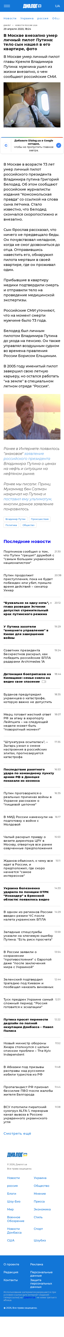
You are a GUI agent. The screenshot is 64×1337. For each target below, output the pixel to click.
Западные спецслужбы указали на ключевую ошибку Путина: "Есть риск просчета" (28, 935)
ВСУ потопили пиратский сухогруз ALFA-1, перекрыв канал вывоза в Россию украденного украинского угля (26, 1114)
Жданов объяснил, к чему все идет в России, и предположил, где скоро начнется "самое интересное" (28, 868)
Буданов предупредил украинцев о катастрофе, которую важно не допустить (28, 698)
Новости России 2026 (26, 25)
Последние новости (27, 541)
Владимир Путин (15, 519)
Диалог (7, 25)
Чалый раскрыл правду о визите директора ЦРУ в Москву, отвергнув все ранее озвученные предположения (28, 842)
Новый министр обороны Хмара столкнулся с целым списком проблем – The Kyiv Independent (27, 1048)
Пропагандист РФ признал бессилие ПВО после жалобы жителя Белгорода (28, 1090)
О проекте (11, 1264)
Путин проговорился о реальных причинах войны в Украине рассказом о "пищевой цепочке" (28, 798)
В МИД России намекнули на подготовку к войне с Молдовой (28, 820)
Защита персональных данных (41, 1283)
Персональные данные (41, 1274)
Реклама (36, 1264)
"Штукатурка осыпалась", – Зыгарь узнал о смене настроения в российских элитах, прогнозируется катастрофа (26, 749)
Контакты (11, 1280)
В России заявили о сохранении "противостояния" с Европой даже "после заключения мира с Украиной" (28, 959)
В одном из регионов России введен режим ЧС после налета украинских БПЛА (28, 915)
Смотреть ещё (17, 1134)
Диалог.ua (29, 1297)
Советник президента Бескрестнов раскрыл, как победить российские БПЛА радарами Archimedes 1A (27, 655)
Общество (29, 525)
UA (57, 6)
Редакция (11, 1272)
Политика (11, 525)
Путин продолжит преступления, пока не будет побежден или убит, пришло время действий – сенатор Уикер (28, 582)
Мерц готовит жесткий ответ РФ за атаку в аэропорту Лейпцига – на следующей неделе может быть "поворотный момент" (27, 722)
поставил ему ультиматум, (28, 499)
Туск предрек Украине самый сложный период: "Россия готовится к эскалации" (28, 1003)
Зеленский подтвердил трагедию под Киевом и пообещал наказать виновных (29, 983)
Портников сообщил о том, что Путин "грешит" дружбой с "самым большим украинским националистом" (29, 557)
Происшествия (40, 519)
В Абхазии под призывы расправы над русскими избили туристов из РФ (24, 1070)
